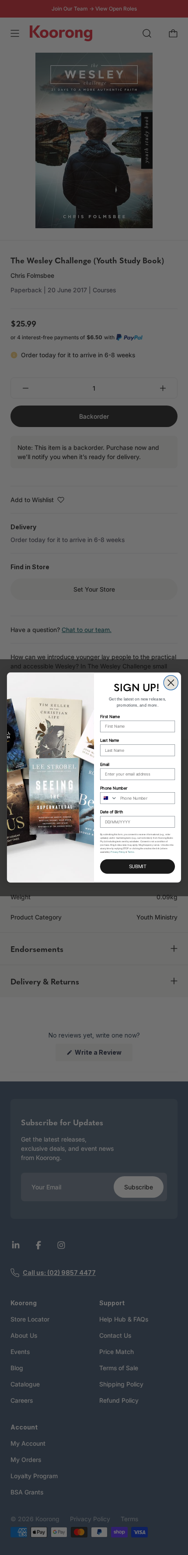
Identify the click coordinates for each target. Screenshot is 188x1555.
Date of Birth (111, 812)
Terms (131, 852)
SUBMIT (137, 866)
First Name (110, 716)
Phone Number (113, 788)
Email (104, 764)
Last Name (109, 740)
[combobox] (109, 798)
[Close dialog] (171, 682)
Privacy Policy (118, 852)
